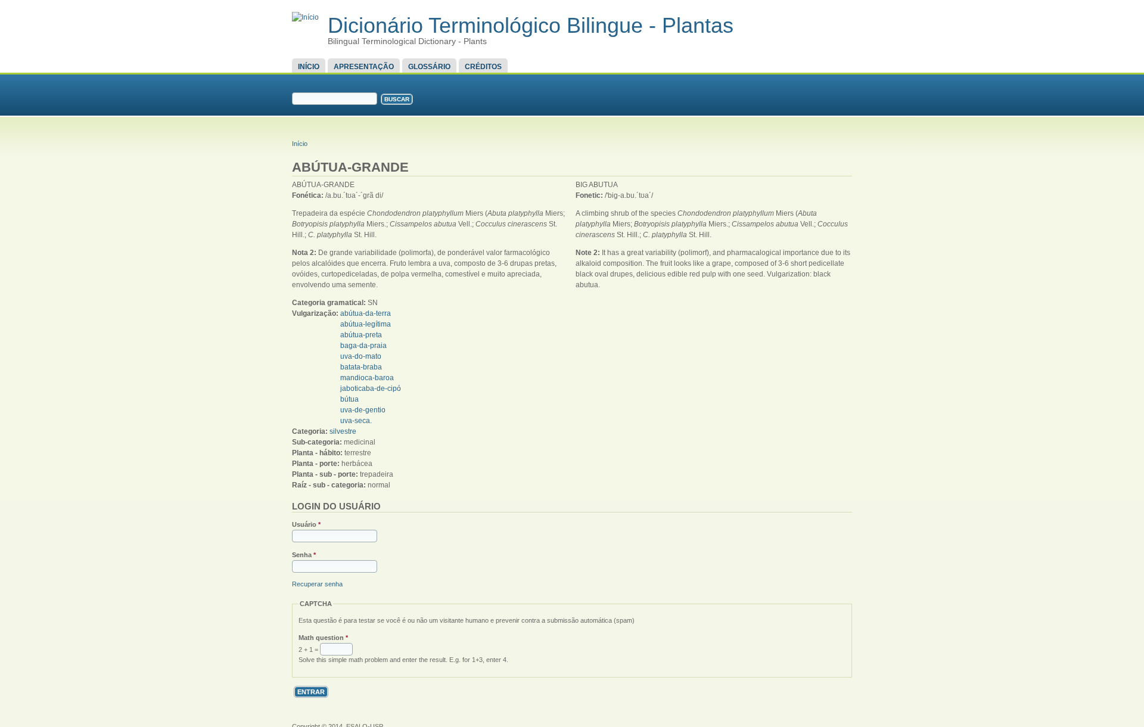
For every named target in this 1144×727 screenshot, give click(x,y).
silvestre (342, 431)
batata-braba (361, 367)
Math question (323, 637)
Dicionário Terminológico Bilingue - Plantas (530, 25)
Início (308, 67)
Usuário (306, 524)
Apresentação (364, 67)
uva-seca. (356, 421)
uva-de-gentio (363, 410)
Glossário (429, 67)
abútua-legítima (365, 324)
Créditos (483, 67)
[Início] (305, 17)
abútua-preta (361, 335)
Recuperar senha (317, 584)
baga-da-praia (363, 345)
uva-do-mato (360, 356)
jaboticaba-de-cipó (370, 388)
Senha (304, 554)
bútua (349, 399)
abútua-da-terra (365, 313)
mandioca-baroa (367, 378)
